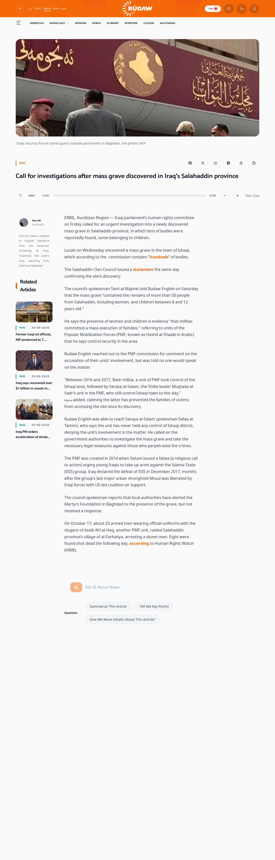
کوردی (63, 8)
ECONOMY (113, 23)
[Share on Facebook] (190, 163)
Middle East (57, 23)
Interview (131, 23)
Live (211, 8)
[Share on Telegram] (228, 163)
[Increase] (237, 196)
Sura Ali (36, 220)
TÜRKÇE (38, 8)
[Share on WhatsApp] (215, 163)
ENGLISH (47, 8)
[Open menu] (19, 23)
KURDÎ (56, 8)
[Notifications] (254, 9)
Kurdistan (37, 23)
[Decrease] (225, 196)
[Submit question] (76, 587)
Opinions (80, 23)
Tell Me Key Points (154, 606)
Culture (148, 23)
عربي (30, 8)
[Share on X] (202, 163)
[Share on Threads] (241, 163)
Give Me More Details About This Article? (122, 619)
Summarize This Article (108, 606)
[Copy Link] (253, 163)
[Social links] (20, 9)
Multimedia (167, 23)
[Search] (229, 9)
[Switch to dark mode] (242, 9)
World (96, 23)
